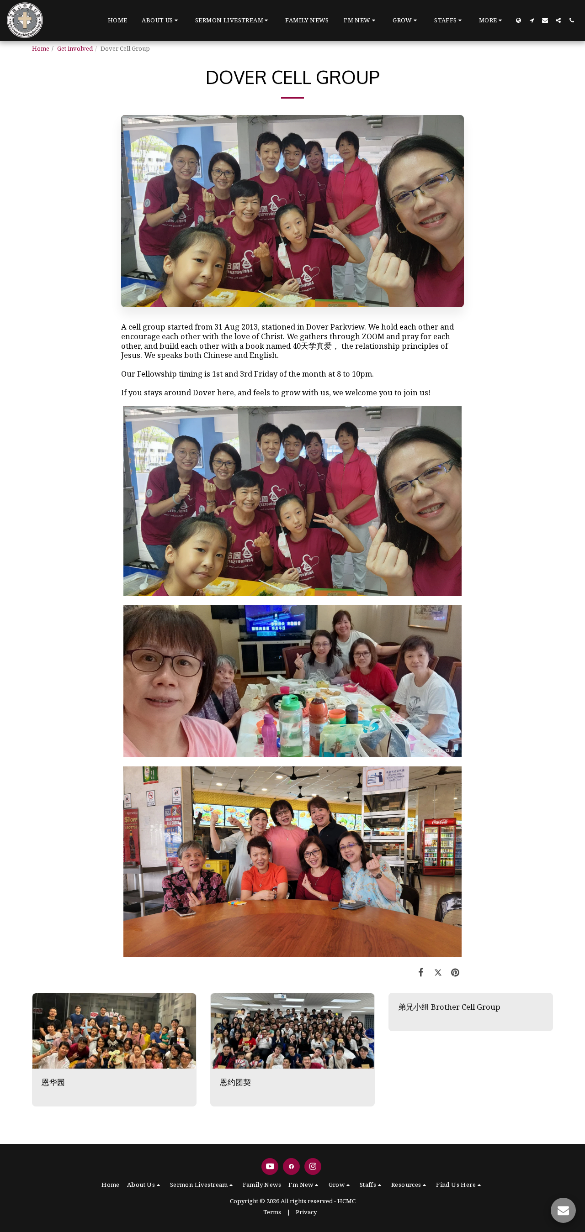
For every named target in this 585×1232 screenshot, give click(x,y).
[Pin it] (455, 972)
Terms (272, 1212)
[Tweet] (438, 972)
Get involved (75, 48)
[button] (161, 20)
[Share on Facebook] (421, 972)
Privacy (306, 1212)
